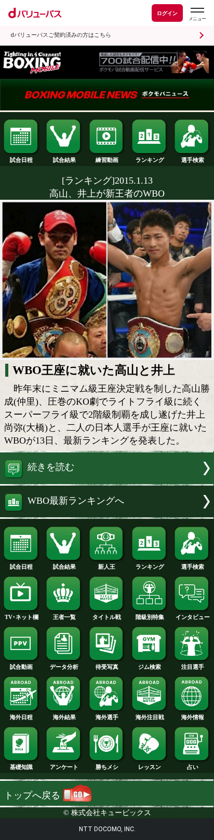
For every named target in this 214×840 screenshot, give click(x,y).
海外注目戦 (150, 717)
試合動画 (21, 667)
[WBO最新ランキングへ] (107, 514)
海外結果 (64, 717)
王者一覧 (64, 617)
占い (192, 767)
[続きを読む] (107, 481)
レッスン (149, 767)
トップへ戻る (33, 795)
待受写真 (107, 667)
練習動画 (107, 160)
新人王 (106, 566)
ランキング (150, 160)
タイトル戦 (106, 617)
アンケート (64, 767)
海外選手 (107, 717)
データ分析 (64, 667)
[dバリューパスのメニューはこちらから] (197, 14)
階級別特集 (150, 617)
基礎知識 (21, 767)
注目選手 (192, 667)
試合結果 (64, 160)
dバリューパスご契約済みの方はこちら (60, 35)
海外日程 (21, 717)
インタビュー (193, 617)
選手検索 (192, 160)
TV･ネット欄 (21, 617)
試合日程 (21, 160)
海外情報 (192, 717)
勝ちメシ (107, 767)
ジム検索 (149, 667)
